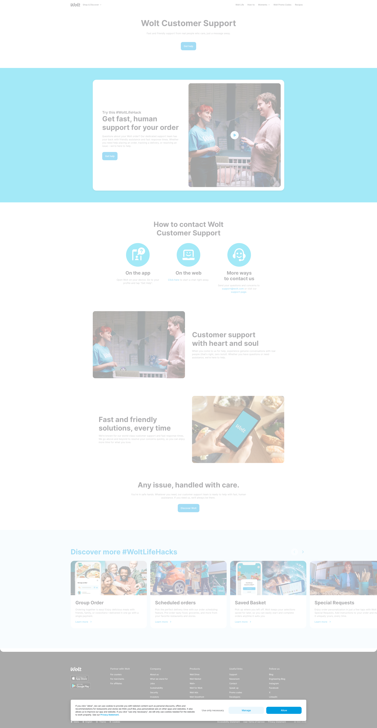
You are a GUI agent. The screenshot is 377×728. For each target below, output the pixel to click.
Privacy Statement (109, 714)
